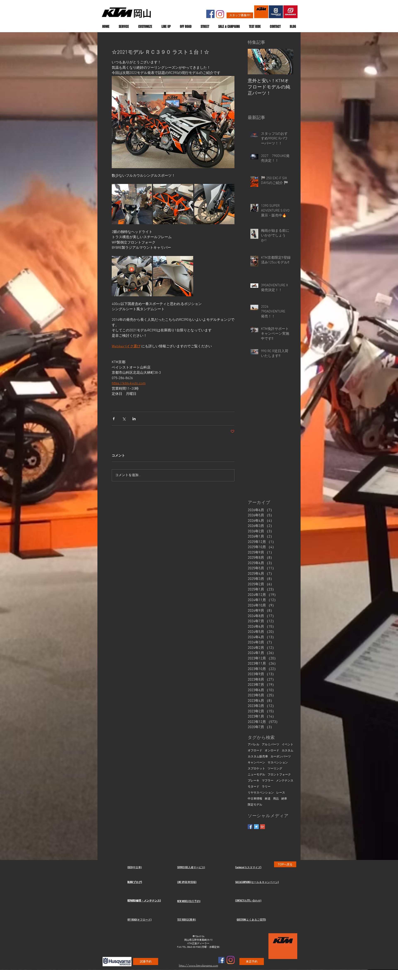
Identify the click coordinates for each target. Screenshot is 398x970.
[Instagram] (220, 14)
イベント (287, 744)
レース (280, 793)
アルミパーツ (270, 744)
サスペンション (278, 762)
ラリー (266, 787)
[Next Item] (287, 62)
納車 (284, 799)
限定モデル (255, 805)
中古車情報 (255, 799)
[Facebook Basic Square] (250, 826)
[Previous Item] (254, 62)
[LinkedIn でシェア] (134, 419)
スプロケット (256, 768)
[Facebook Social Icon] (210, 14)
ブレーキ (253, 781)
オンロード (272, 750)
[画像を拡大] (132, 204)
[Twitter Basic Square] (256, 826)
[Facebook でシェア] (114, 419)
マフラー (267, 781)
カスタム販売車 (258, 756)
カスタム (287, 750)
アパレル (253, 744)
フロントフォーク (279, 774)
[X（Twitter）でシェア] (124, 419)
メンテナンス (284, 781)
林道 (268, 799)
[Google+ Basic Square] (262, 826)
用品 (276, 799)
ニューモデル (256, 774)
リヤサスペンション (261, 793)
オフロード (255, 750)
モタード (253, 787)
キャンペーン (256, 762)
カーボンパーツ (281, 756)
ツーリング (275, 768)
